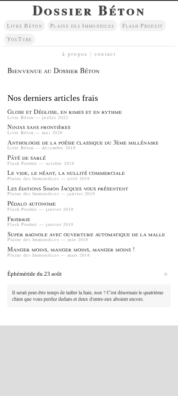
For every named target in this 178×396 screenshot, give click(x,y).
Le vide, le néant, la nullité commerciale (66, 173)
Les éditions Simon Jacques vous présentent (67, 188)
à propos (75, 54)
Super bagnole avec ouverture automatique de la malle (86, 234)
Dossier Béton (89, 10)
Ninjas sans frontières (38, 127)
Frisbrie (18, 219)
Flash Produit (142, 26)
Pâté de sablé (26, 158)
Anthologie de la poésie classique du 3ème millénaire (83, 142)
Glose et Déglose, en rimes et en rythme (64, 112)
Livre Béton (24, 26)
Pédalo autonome (31, 203)
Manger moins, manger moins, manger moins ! (71, 249)
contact (105, 54)
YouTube (19, 39)
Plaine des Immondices (82, 26)
